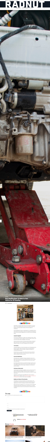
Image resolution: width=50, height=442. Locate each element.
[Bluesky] (27, 323)
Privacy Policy (35, 0)
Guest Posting (30, 0)
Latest (7, 0)
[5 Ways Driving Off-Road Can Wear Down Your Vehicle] (35, 430)
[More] (29, 323)
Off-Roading (11, 424)
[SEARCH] (44, 8)
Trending (17, 0)
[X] (21, 323)
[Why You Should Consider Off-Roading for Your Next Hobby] (15, 430)
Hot (13, 0)
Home (33, 0)
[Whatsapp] (25, 323)
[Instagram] (28, 323)
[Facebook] (20, 323)
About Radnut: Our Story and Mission (40, 0)
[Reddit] (23, 323)
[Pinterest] (24, 323)
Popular (10, 0)
